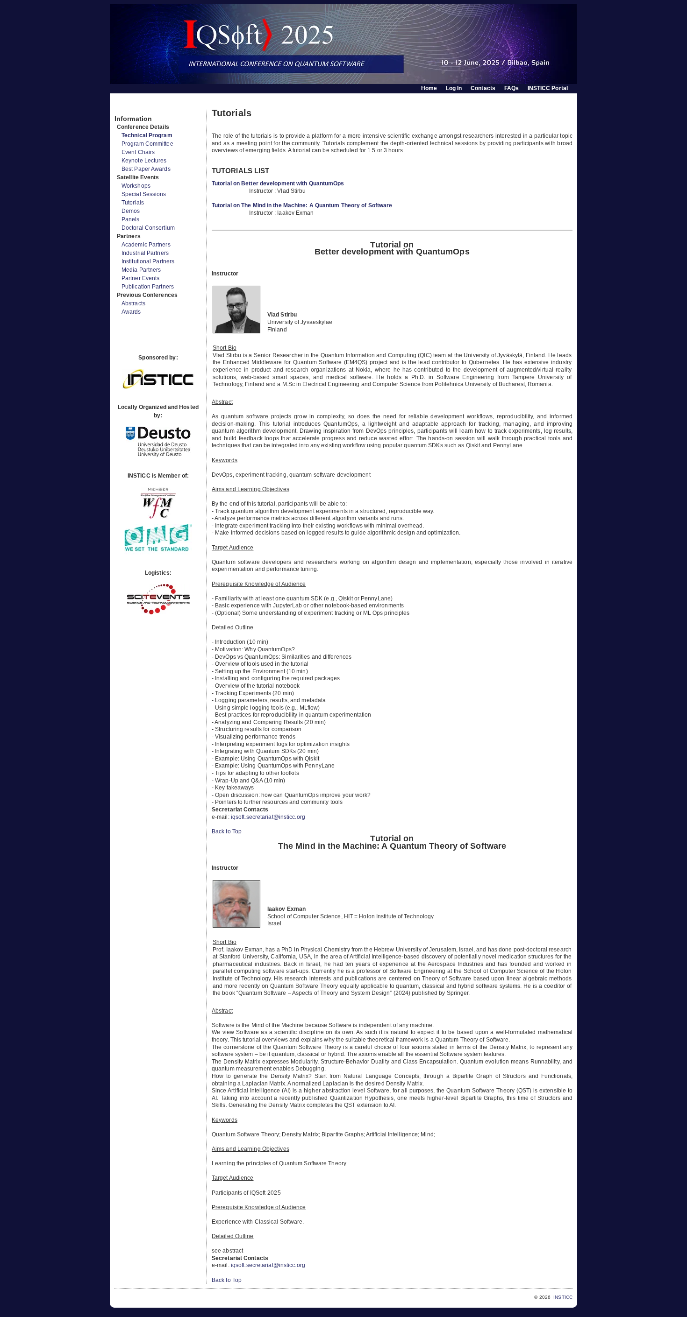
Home (429, 88)
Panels (131, 219)
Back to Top (227, 831)
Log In (454, 88)
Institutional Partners (148, 261)
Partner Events (140, 278)
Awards (131, 312)
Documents (124, 106)
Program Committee (147, 144)
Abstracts (133, 303)
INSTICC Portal (548, 88)
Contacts (483, 88)
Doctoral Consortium (148, 228)
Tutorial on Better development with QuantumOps (278, 183)
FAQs (511, 88)
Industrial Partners (145, 253)
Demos (131, 211)
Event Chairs (138, 152)
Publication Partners (148, 286)
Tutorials (133, 202)
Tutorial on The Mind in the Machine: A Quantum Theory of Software (302, 205)
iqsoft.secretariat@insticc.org (268, 817)
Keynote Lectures (144, 160)
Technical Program (147, 135)
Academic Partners (146, 244)
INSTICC (562, 1297)
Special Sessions (144, 194)
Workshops (136, 186)
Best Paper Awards (146, 169)
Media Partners (141, 270)
